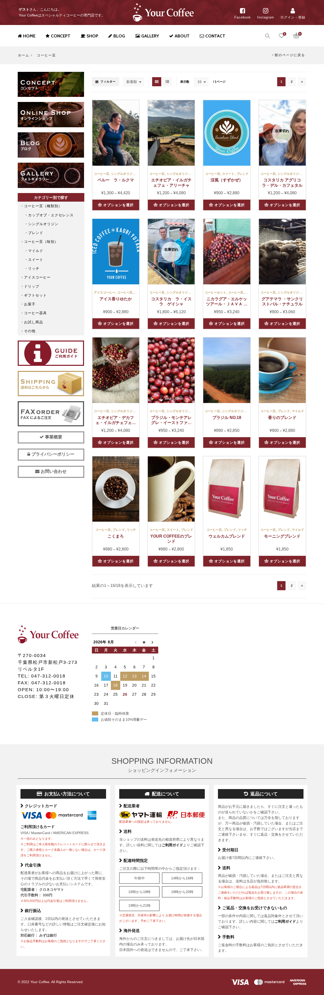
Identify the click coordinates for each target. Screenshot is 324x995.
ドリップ (31, 286)
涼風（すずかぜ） (227, 180)
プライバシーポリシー (52, 454)
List (167, 81)
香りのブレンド (282, 417)
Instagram (265, 17)
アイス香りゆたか (115, 299)
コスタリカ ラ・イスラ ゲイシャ (171, 301)
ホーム (23, 55)
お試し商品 (33, 322)
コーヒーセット (215, 292)
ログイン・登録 (292, 17)
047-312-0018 (48, 676)
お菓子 (29, 304)
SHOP (92, 35)
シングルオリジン (123, 174)
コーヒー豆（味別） (41, 242)
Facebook (242, 17)
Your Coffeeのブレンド (171, 539)
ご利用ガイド (172, 845)
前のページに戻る (290, 55)
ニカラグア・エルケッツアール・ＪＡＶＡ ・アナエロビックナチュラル (227, 302)
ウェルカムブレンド (227, 536)
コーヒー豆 (101, 174)
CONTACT (215, 35)
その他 (29, 331)
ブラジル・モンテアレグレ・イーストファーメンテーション (171, 420)
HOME (29, 35)
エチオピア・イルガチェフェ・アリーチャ (171, 182)
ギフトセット (35, 295)
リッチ (131, 530)
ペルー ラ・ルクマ (115, 180)
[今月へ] (144, 642)
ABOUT (182, 35)
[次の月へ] (153, 642)
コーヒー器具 (35, 313)
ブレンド (242, 174)
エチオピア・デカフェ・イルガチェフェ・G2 (115, 420)
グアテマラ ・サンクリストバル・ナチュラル (282, 301)
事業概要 (53, 437)
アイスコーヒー (104, 292)
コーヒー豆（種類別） (43, 206)
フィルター (108, 81)
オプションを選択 (118, 205)
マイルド (298, 411)
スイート (228, 174)
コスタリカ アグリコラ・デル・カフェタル (282, 182)
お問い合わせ (53, 471)
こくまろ (116, 536)
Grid (156, 81)
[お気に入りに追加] (132, 122)
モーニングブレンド (282, 536)
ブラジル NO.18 (226, 417)
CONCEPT (60, 35)
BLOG (119, 35)
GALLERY (150, 35)
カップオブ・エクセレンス (51, 215)
